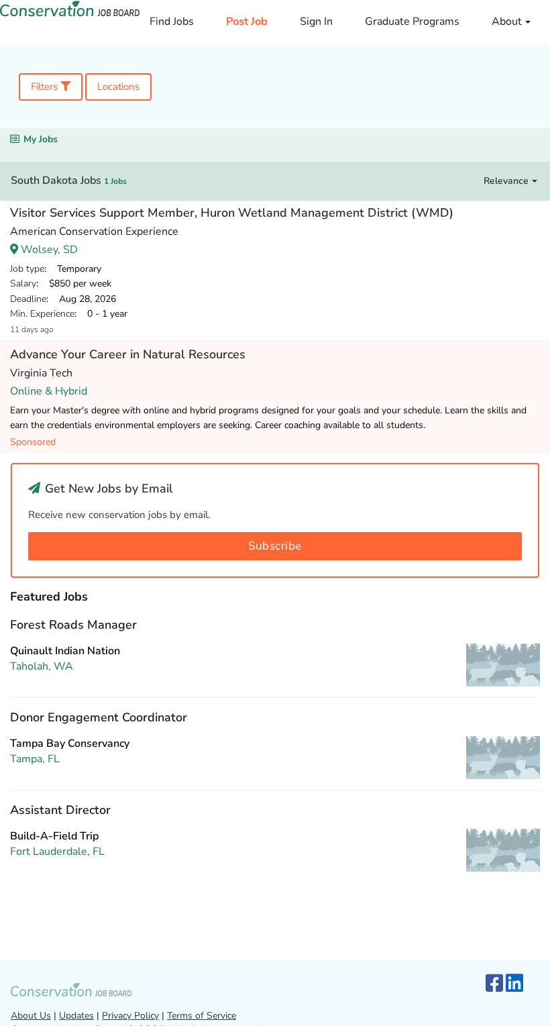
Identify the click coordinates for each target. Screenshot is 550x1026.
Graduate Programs (412, 21)
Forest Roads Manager (73, 625)
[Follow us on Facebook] (494, 984)
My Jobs (40, 139)
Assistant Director (60, 810)
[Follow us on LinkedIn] (514, 984)
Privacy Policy (130, 1015)
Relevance (507, 180)
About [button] (508, 21)
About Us (31, 1015)
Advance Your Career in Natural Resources (127, 354)
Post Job (247, 21)
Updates (76, 1015)
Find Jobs (172, 21)
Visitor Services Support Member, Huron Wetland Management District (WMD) (231, 213)
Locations (118, 86)
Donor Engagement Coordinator (98, 717)
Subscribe (275, 546)
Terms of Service (201, 1015)
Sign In (316, 21)
